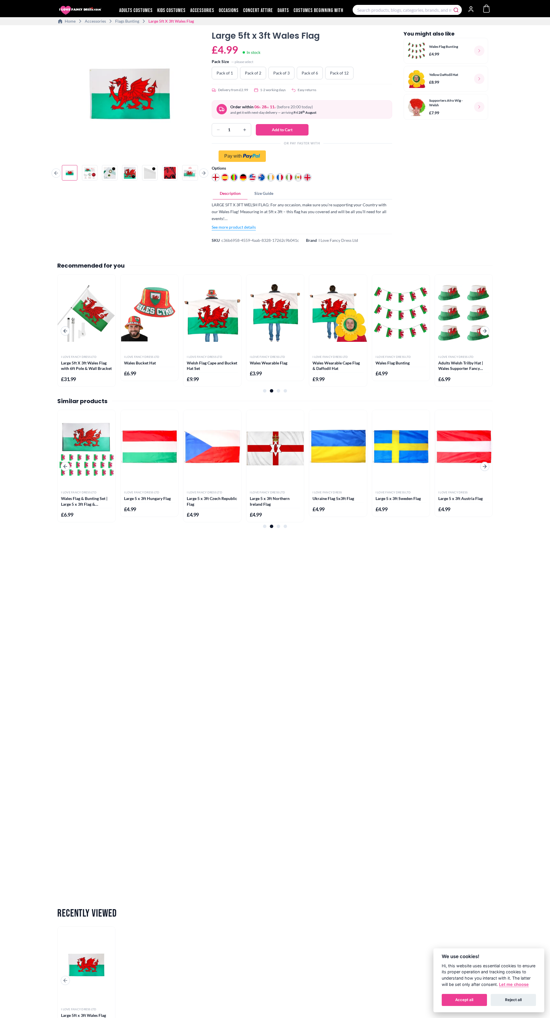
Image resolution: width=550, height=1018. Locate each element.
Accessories (202, 10)
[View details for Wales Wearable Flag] (275, 313)
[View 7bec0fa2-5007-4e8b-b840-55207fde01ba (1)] (130, 173)
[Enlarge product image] (130, 94)
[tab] (230, 193)
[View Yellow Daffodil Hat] (416, 79)
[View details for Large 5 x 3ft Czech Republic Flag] (212, 448)
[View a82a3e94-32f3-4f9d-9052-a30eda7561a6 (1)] (89, 173)
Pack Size (220, 61)
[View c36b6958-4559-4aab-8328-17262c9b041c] (69, 173)
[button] (302, 156)
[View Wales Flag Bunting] (416, 51)
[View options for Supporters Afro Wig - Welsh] (479, 107)
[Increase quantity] (244, 129)
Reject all (513, 999)
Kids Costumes (171, 10)
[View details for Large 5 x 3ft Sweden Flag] (401, 448)
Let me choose (514, 984)
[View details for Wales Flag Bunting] (401, 313)
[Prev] (56, 173)
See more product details (234, 227)
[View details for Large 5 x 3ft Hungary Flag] (149, 448)
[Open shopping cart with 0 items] (486, 8)
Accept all (464, 999)
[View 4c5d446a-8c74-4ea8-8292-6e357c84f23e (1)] (190, 173)
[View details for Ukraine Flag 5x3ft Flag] (338, 448)
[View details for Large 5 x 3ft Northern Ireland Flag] (275, 448)
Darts (283, 10)
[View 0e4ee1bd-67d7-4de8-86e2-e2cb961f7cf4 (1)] (150, 173)
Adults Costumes (136, 10)
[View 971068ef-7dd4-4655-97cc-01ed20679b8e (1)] (109, 173)
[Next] (203, 173)
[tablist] (302, 193)
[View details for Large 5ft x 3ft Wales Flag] (86, 965)
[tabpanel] (302, 215)
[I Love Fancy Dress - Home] (86, 10)
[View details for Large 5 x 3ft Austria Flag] (463, 448)
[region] (130, 95)
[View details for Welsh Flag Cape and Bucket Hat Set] (212, 313)
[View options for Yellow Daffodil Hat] (479, 79)
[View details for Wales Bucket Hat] (149, 313)
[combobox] (407, 10)
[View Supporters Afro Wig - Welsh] (416, 107)
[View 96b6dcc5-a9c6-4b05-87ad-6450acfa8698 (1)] (170, 173)
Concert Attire (258, 10)
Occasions (229, 10)
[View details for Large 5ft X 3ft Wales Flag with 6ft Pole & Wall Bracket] (86, 313)
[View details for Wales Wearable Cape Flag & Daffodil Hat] (338, 313)
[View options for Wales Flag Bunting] (479, 51)
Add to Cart (282, 129)
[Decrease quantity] (218, 129)
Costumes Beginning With (318, 10)
